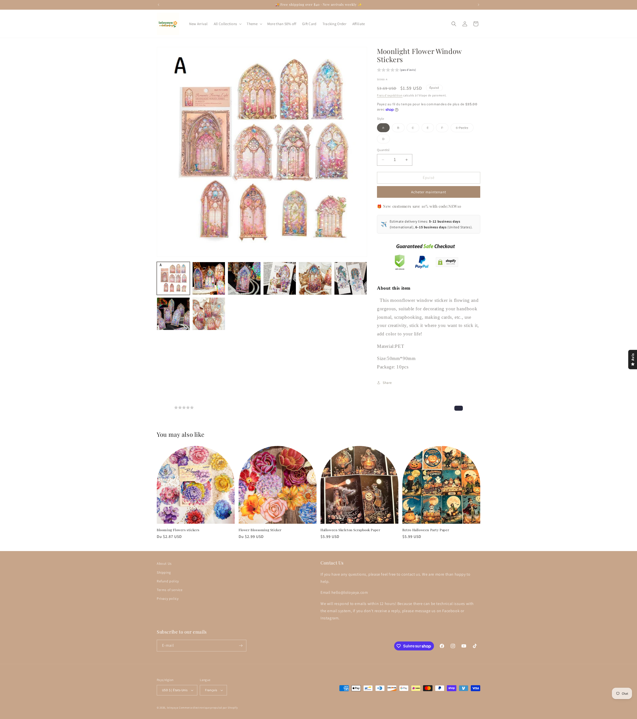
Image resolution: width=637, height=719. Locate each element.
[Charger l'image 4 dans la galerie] (279, 278)
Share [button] (387, 382)
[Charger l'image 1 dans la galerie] (173, 278)
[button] (227, 23)
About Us (164, 563)
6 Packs (465, 128)
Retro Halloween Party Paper (425, 530)
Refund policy (168, 581)
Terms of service (170, 589)
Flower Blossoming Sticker (260, 530)
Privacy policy (167, 598)
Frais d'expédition (390, 95)
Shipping (164, 572)
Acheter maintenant (428, 192)
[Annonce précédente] (158, 4)
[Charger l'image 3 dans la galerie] (244, 278)
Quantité (383, 150)
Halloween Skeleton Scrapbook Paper (350, 530)
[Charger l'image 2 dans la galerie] (208, 278)
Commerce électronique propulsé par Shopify (208, 707)
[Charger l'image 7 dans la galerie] (173, 313)
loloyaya (172, 707)
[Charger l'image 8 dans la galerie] (208, 313)
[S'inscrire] (240, 645)
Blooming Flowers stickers (178, 530)
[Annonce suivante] (478, 4)
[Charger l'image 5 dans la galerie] (315, 278)
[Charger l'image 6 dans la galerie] (350, 278)
